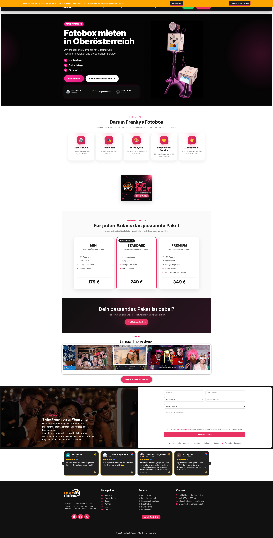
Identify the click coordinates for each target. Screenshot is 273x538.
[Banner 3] (138, 199)
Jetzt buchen (74, 78)
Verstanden (176, 3)
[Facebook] (74, 516)
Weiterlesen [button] (107, 472)
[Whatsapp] (87, 516)
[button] (64, 357)
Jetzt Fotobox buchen (137, 322)
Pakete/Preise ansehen (102, 78)
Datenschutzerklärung (183, 429)
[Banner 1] (135, 199)
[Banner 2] (137, 199)
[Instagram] (80, 516)
